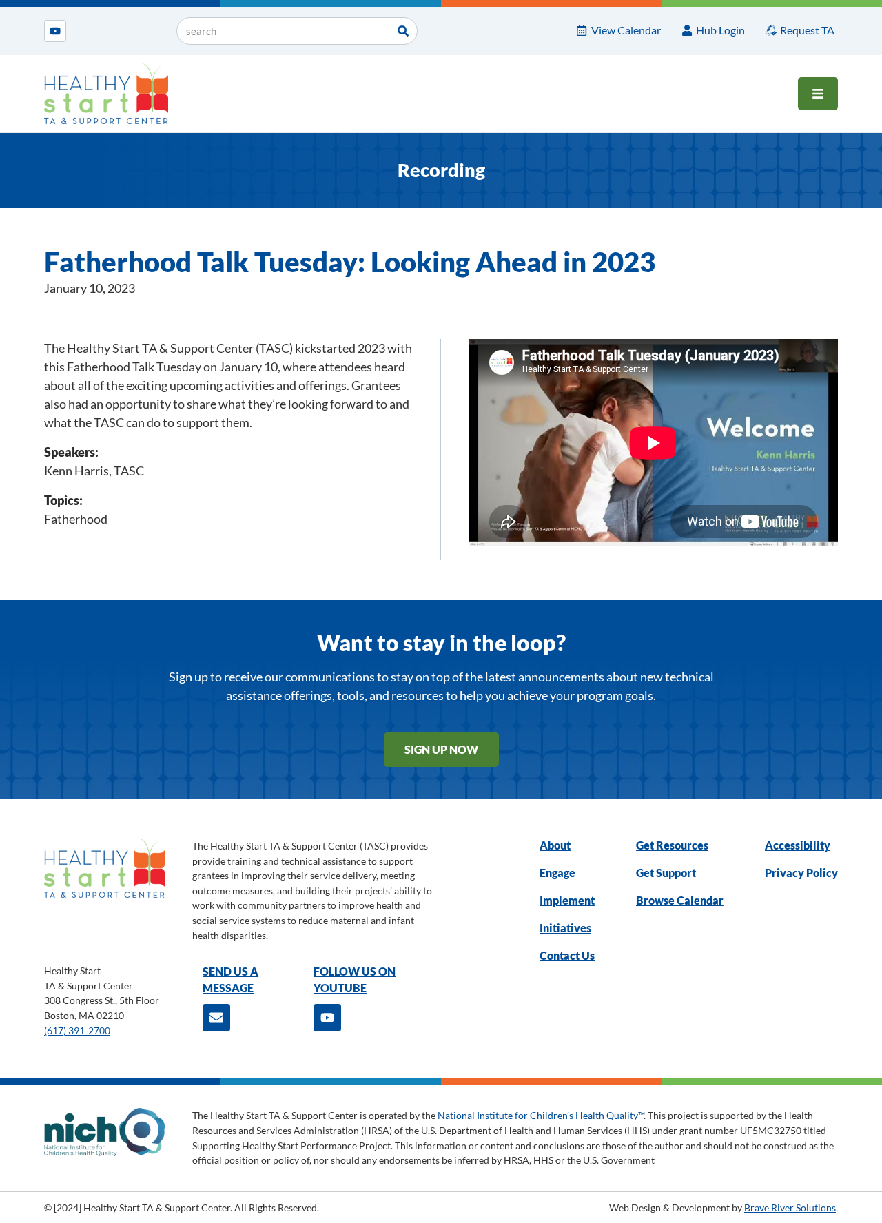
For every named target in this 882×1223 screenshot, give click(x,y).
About (555, 845)
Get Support (666, 872)
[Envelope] (216, 1017)
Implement (567, 900)
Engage (557, 872)
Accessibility (797, 845)
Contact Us (567, 955)
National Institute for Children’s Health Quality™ (541, 1115)
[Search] (403, 31)
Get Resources (672, 845)
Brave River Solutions (790, 1207)
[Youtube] (55, 31)
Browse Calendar (680, 900)
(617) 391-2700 (77, 1030)
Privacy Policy (801, 872)
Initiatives (565, 927)
